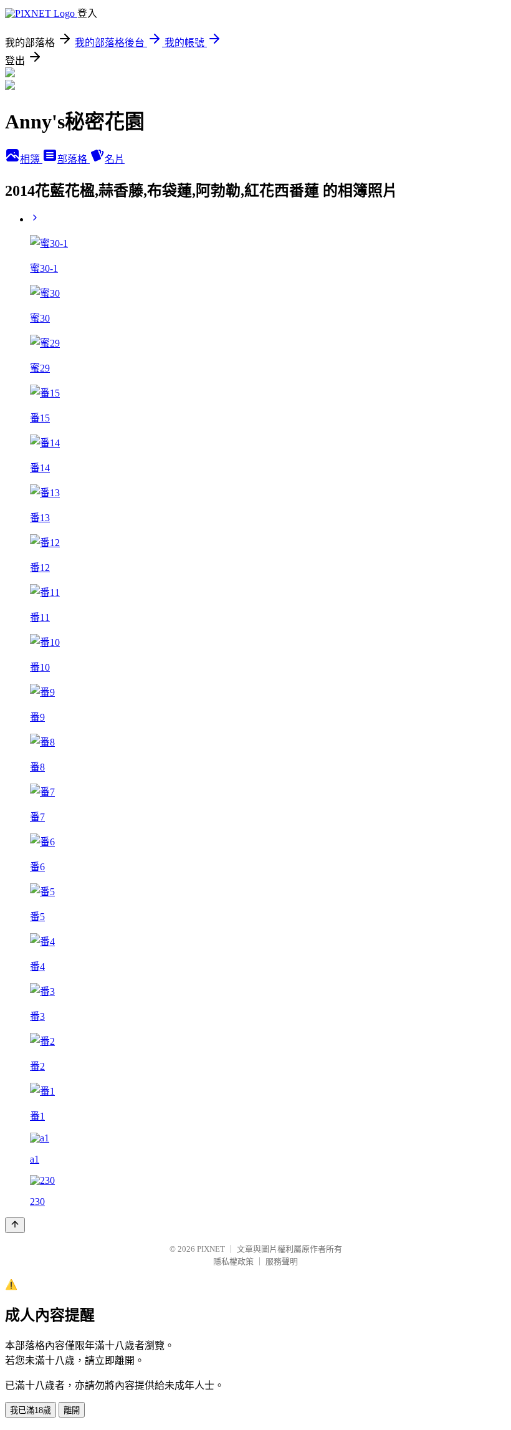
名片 (115, 159)
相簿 (31, 159)
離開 (72, 1410)
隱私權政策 (233, 1261)
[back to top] (15, 1225)
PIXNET (211, 1249)
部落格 (73, 159)
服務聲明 (281, 1261)
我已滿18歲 (30, 1410)
